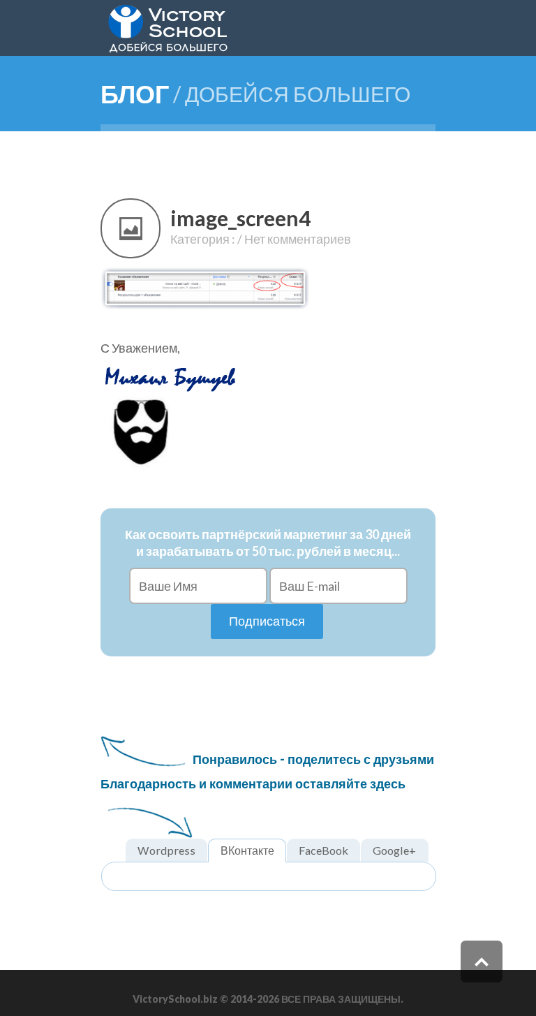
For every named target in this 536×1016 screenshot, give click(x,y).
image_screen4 (240, 217)
